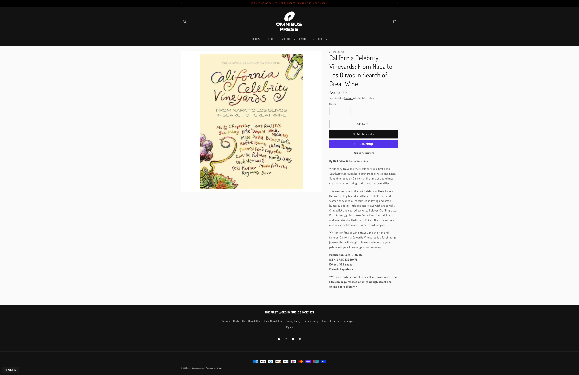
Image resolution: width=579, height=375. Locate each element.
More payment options (363, 152)
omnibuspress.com (196, 368)
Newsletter (254, 321)
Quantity (333, 103)
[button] (185, 22)
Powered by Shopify (215, 368)
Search (226, 321)
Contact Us (239, 321)
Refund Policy (311, 321)
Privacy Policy (293, 321)
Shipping (348, 97)
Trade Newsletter (273, 321)
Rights (289, 327)
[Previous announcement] (181, 3)
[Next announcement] (397, 3)
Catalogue (348, 321)
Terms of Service (331, 321)
